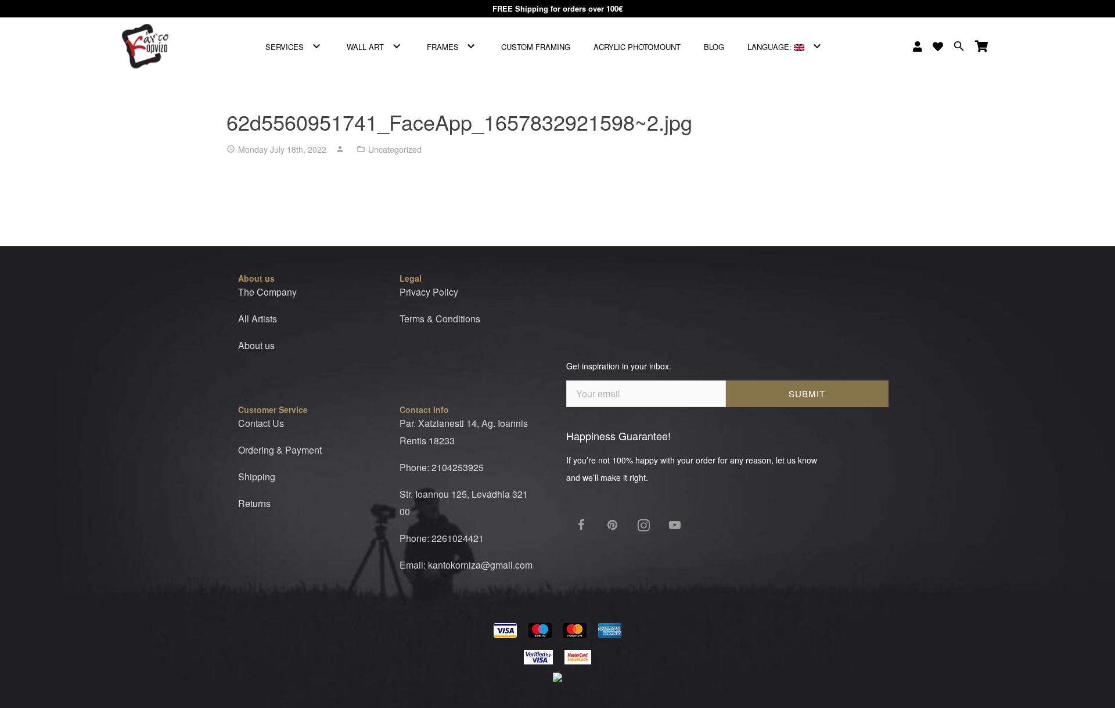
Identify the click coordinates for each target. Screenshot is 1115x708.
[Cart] (981, 46)
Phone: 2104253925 (442, 467)
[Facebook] (580, 525)
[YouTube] (674, 525)
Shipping (256, 476)
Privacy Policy (429, 292)
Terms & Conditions (440, 318)
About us (256, 345)
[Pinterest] (612, 525)
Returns (254, 503)
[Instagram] (643, 525)
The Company (267, 292)
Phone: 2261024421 (442, 538)
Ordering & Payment (280, 450)
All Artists (257, 318)
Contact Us (261, 423)
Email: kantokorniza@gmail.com (466, 565)
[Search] (959, 46)
